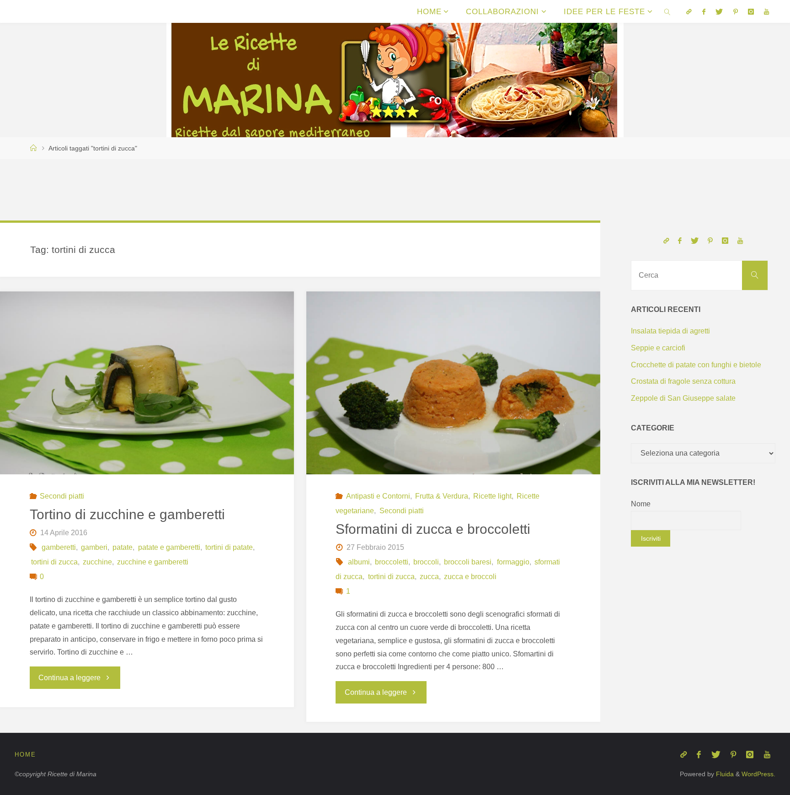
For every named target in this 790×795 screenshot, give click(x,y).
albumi (359, 562)
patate (122, 547)
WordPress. (758, 774)
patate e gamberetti (169, 547)
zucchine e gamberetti (152, 562)
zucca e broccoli (470, 576)
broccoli (426, 562)
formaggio (513, 562)
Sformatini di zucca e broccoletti (433, 529)
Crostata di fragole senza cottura (683, 381)
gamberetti (59, 547)
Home (25, 754)
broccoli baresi (467, 562)
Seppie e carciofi (658, 348)
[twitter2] (719, 11)
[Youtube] (766, 11)
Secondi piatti (62, 496)
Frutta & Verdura (441, 496)
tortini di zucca (54, 562)
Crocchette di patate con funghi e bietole (696, 365)
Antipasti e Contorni (378, 496)
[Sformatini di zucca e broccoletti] (453, 389)
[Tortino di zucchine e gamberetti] (147, 389)
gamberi (94, 547)
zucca (429, 576)
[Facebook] (703, 11)
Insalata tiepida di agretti (670, 331)
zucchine (97, 562)
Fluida (724, 774)
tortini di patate (229, 547)
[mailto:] (689, 11)
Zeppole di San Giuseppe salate (683, 398)
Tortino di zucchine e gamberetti (127, 514)
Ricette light (492, 496)
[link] (667, 11)
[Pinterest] (735, 11)
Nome (641, 504)
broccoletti (391, 562)
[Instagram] (751, 11)
